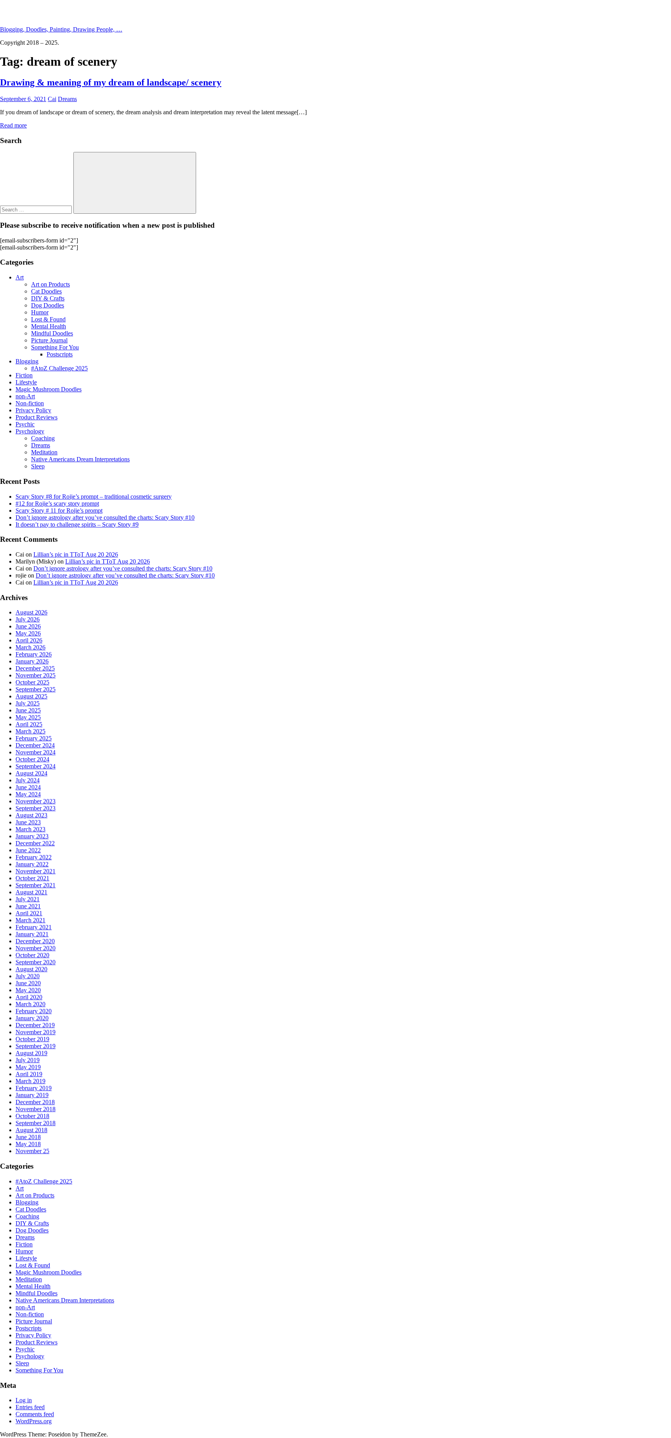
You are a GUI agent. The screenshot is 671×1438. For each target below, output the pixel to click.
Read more (13, 125)
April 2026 (29, 640)
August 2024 (31, 773)
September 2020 (36, 962)
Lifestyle (26, 382)
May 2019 (28, 1067)
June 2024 (28, 787)
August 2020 (31, 969)
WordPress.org (34, 1421)
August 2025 (31, 696)
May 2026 (28, 633)
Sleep (38, 466)
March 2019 (30, 1081)
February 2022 (34, 857)
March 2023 (30, 829)
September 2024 (36, 766)
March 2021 (30, 920)
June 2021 (28, 906)
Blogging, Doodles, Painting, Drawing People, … (61, 29)
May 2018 (28, 1144)
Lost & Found (48, 319)
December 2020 (35, 941)
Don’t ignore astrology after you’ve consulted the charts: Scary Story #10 (105, 517)
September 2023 (36, 808)
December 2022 (35, 843)
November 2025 (36, 675)
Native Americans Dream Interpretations (80, 459)
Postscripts (60, 354)
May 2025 (28, 717)
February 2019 (34, 1088)
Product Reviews (36, 417)
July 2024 (28, 780)
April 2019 (29, 1074)
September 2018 (36, 1123)
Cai (52, 99)
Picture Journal (49, 340)
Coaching (43, 438)
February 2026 (34, 654)
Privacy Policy (33, 410)
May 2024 (28, 794)
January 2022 (32, 864)
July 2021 (28, 899)
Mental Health (48, 326)
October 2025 (32, 682)
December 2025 (35, 668)
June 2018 (28, 1137)
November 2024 (36, 752)
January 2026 (32, 661)
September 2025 (36, 689)
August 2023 (31, 815)
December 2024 (35, 745)
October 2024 (32, 759)
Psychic (25, 424)
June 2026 (28, 626)
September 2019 (36, 1046)
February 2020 (34, 1011)
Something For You (55, 347)
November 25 (32, 1151)
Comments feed (35, 1414)
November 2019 (36, 1032)
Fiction (24, 375)
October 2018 (32, 1116)
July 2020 (28, 976)
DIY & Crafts (47, 298)
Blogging (27, 361)
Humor (40, 312)
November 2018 (36, 1109)
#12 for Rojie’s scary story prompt (57, 503)
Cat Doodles (46, 291)
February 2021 (34, 927)
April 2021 (29, 913)
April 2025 (29, 724)
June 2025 (28, 710)
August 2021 (31, 892)
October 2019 (32, 1039)
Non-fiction (30, 403)
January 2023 (32, 836)
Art (20, 277)
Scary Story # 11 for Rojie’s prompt (59, 510)
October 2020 (32, 955)
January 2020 (32, 1018)
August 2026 (31, 612)
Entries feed (30, 1407)
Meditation (44, 452)
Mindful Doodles (52, 333)
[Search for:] (36, 209)
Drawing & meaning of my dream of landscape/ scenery (110, 82)
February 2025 (34, 738)
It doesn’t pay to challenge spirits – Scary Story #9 (77, 524)
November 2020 (36, 948)
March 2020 (30, 1004)
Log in (24, 1400)
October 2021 (32, 878)
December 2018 (35, 1102)
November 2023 (36, 801)
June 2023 (28, 822)
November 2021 (36, 871)
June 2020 (28, 983)
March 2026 (30, 647)
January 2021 (32, 934)
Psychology (30, 431)
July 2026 (28, 619)
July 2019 (28, 1060)
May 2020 (28, 990)
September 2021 (36, 885)
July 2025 (28, 703)
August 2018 (31, 1130)
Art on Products (50, 284)
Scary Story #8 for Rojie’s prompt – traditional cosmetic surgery (94, 496)
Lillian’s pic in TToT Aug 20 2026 (75, 554)
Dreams (67, 99)
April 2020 (29, 997)
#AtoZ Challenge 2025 (59, 368)
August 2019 (31, 1053)
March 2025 (30, 731)
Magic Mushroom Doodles (49, 389)
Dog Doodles (47, 305)
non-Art (25, 396)
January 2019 (32, 1095)
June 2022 (28, 850)
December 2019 (35, 1025)
